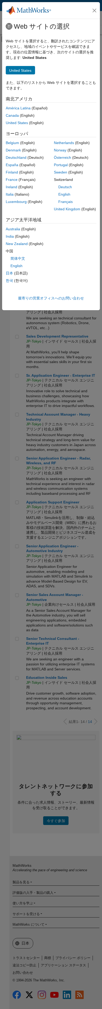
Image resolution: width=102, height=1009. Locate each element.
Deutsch (65, 187)
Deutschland (16, 157)
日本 (9, 273)
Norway (60, 150)
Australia (13, 229)
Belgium (12, 143)
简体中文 (17, 258)
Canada (12, 115)
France (12, 179)
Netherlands (64, 143)
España (12, 165)
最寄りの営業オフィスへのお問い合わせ (51, 298)
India (10, 236)
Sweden (60, 172)
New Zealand (17, 244)
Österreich (62, 157)
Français (65, 202)
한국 (9, 280)
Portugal (61, 165)
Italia (10, 194)
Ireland (11, 187)
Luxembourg (16, 202)
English (64, 194)
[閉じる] (94, 10)
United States (17, 123)
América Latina (18, 108)
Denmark (13, 150)
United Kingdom (67, 209)
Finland (12, 172)
